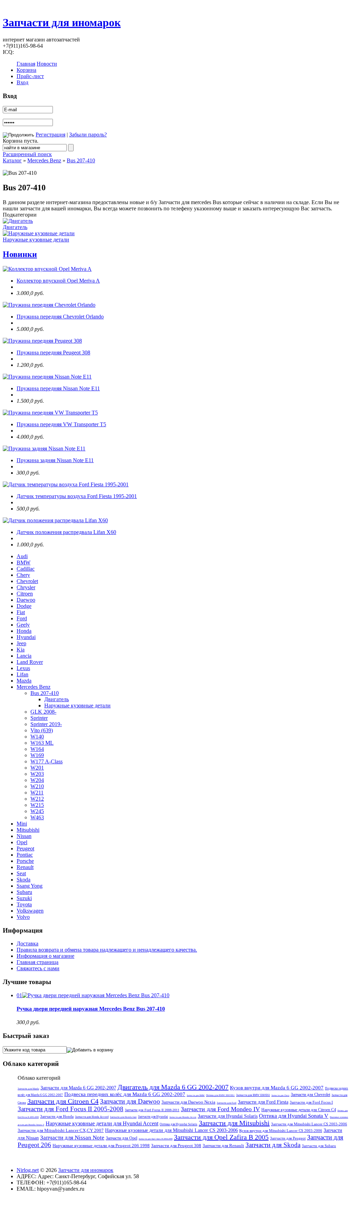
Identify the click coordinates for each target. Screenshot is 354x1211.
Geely (23, 625)
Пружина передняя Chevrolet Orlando (60, 317)
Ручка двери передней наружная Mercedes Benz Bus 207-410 (91, 1009)
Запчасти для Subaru (319, 1146)
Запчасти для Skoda (272, 1144)
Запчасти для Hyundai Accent (182, 1117)
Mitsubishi (28, 830)
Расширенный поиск (27, 154)
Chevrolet (27, 581)
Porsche (25, 861)
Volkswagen (30, 911)
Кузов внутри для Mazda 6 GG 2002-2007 (277, 1087)
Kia (21, 649)
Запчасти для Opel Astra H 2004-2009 (156, 1139)
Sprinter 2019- (46, 724)
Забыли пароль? (88, 134)
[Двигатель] (18, 221)
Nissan (24, 836)
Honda (24, 631)
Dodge (24, 606)
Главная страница (37, 962)
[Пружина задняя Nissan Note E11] (44, 448)
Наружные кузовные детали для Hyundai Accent (102, 1123)
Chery (23, 575)
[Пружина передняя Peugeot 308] (42, 341)
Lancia (24, 656)
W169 (37, 755)
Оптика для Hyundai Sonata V (293, 1116)
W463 (37, 817)
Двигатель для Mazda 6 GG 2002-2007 (173, 1087)
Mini (22, 824)
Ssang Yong (30, 886)
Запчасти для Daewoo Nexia (188, 1102)
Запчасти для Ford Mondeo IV (220, 1109)
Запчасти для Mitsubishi (234, 1123)
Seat (21, 873)
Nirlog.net (28, 1170)
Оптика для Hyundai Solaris (178, 1124)
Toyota (24, 904)
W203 (37, 774)
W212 (37, 799)
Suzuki (24, 898)
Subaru (24, 892)
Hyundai (26, 637)
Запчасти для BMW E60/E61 (253, 1095)
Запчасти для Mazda (28, 1088)
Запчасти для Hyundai (153, 1116)
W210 (37, 786)
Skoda (23, 880)
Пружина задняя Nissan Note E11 (55, 460)
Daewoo (26, 600)
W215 (37, 805)
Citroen (25, 594)
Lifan (22, 674)
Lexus (23, 668)
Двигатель (15, 227)
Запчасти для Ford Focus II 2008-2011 (152, 1110)
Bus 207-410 (81, 160)
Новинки (20, 254)
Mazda (24, 681)
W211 (37, 792)
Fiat (21, 612)
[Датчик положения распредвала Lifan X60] (55, 520)
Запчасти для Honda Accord (92, 1116)
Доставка (27, 943)
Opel (22, 842)
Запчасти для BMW (196, 1095)
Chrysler (26, 587)
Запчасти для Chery (280, 1095)
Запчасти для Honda (57, 1116)
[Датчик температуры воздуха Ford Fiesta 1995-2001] (66, 484)
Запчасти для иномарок (62, 22)
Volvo (23, 917)
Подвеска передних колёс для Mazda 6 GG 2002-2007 (124, 1094)
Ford (22, 618)
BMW (23, 562)
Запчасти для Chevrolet (310, 1094)
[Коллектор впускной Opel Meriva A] (47, 269)
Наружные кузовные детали (36, 239)
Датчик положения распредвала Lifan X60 (66, 532)
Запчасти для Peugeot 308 (176, 1145)
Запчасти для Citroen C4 (63, 1101)
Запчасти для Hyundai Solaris (228, 1116)
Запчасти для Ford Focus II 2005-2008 (70, 1109)
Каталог (12, 160)
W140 (37, 737)
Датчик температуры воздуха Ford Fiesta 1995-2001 (77, 496)
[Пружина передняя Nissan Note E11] (47, 377)
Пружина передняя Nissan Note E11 (58, 388)
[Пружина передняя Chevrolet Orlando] (49, 305)
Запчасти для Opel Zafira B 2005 (221, 1137)
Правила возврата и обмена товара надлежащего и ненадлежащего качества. (107, 950)
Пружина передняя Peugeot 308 (53, 352)
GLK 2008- (43, 712)
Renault (25, 867)
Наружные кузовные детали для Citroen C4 (298, 1109)
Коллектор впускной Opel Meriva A (58, 281)
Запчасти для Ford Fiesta (263, 1102)
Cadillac (26, 569)
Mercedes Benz (44, 160)
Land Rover (30, 662)
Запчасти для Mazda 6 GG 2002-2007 (78, 1087)
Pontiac (25, 855)
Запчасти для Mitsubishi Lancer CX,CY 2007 (61, 1130)
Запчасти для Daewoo (130, 1101)
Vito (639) (41, 730)
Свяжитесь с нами (38, 968)
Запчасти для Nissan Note (72, 1137)
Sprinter (39, 718)
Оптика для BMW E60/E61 (220, 1095)
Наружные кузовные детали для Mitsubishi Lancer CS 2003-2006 (171, 1130)
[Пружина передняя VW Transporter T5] (50, 413)
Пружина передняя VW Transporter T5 (61, 424)
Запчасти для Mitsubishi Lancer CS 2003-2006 (309, 1124)
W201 (37, 768)
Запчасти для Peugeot (288, 1138)
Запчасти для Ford (226, 1103)
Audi (22, 556)
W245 (37, 811)
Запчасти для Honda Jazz (123, 1117)
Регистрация (50, 134)
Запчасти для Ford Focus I (311, 1102)
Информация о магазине (45, 956)
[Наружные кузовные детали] (39, 233)
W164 (37, 749)
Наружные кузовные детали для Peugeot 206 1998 (101, 1145)
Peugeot (25, 848)
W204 (37, 780)
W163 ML (42, 743)
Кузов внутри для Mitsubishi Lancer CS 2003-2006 (280, 1130)
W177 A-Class (46, 761)
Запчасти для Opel (121, 1138)
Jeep (21, 643)
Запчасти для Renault (223, 1145)
